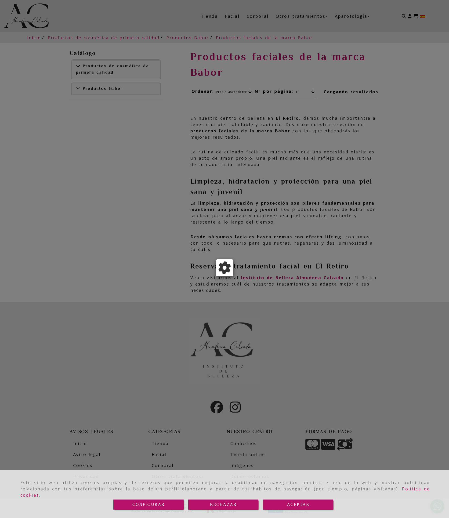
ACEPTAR (298, 504)
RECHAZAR (223, 504)
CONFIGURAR (148, 504)
